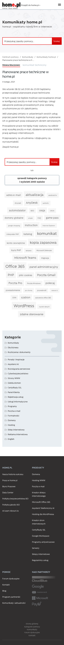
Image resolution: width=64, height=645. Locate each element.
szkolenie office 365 (43, 297)
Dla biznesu (13, 347)
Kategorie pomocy (32, 626)
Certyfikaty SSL (14, 387)
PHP (11, 275)
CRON (52, 211)
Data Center (7, 492)
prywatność (41, 290)
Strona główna (32, 623)
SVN (14, 297)
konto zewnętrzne (16, 243)
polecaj (50, 283)
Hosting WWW (38, 480)
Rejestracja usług (15, 396)
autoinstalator (17, 210)
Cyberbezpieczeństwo (18, 373)
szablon (25, 297)
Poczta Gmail (46, 275)
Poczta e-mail (14, 411)
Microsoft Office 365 (41, 502)
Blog (4, 590)
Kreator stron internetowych (39, 522)
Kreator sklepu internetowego (39, 494)
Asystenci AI (13, 364)
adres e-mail (13, 194)
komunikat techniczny (34, 64)
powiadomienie (13, 290)
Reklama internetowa (17, 434)
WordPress (24, 305)
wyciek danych (44, 307)
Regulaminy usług (40, 560)
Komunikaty (27, 57)
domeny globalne (14, 217)
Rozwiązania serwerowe (19, 368)
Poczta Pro (15, 283)
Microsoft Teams (25, 257)
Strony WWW (14, 378)
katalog (28, 233)
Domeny (12, 420)
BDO (32, 210)
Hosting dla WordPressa (43, 514)
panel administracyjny (44, 266)
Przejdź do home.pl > (30, 5)
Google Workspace (40, 535)
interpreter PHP (13, 234)
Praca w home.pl (9, 480)
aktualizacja (34, 194)
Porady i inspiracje (16, 359)
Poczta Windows (34, 283)
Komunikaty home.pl (46, 57)
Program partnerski (11, 596)
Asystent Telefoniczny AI (43, 508)
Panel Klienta (14, 392)
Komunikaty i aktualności (13, 602)
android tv (52, 195)
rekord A (54, 290)
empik (30, 218)
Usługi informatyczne (17, 401)
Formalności (13, 415)
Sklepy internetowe (41, 554)
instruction (31, 225)
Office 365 (15, 266)
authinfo (46, 203)
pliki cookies (25, 275)
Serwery (35, 548)
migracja (45, 258)
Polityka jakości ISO (11, 504)
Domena (36, 474)
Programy (12, 406)
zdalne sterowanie (31, 314)
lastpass (29, 250)
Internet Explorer (49, 225)
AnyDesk (32, 202)
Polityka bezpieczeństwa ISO (15, 498)
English (11, 439)
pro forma (28, 290)
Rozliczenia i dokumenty (19, 352)
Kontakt (6, 584)
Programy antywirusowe (43, 542)
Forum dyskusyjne (10, 578)
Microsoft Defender (44, 250)
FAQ (39, 218)
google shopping (14, 225)
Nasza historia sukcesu (12, 474)
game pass (52, 217)
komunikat (47, 233)
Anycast (18, 203)
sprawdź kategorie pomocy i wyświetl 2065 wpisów (32, 180)
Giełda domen (14, 382)
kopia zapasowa (43, 242)
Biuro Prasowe (8, 486)
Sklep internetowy (16, 429)
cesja (42, 210)
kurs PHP (16, 250)
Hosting (11, 425)
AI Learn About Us (10, 510)
